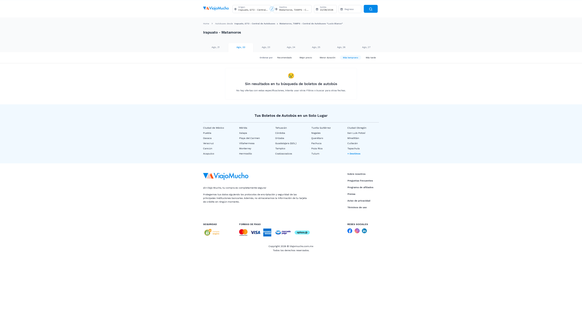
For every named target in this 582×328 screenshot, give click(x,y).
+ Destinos (353, 153)
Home (206, 23)
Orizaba (279, 138)
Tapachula (353, 148)
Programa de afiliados (360, 187)
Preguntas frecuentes (360, 180)
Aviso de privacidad (358, 200)
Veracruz (208, 143)
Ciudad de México (213, 127)
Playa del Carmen (249, 138)
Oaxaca (207, 138)
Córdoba (280, 133)
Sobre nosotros (356, 174)
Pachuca (316, 143)
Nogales (316, 133)
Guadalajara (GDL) (285, 143)
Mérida (243, 127)
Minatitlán (353, 138)
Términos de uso (357, 207)
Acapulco (208, 153)
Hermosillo (245, 153)
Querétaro (317, 138)
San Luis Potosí (356, 133)
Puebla (207, 133)
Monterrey (245, 148)
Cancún (207, 148)
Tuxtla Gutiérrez (321, 127)
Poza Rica (317, 148)
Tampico (280, 148)
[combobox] (253, 9)
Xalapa (243, 133)
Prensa (351, 194)
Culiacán (352, 143)
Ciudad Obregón (356, 127)
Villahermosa (246, 143)
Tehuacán (281, 127)
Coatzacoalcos (283, 153)
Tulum (315, 153)
